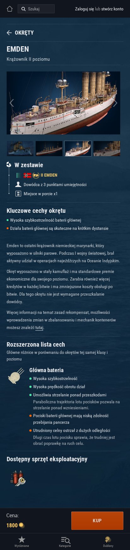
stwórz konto (112, 8)
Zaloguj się (84, 8)
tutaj (39, 327)
